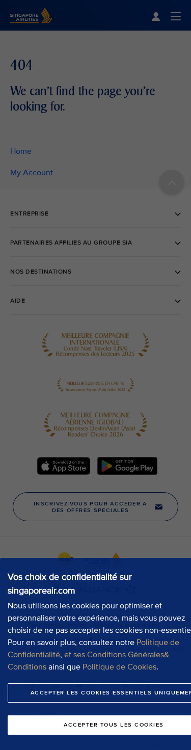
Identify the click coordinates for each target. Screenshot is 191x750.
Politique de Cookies (119, 667)
